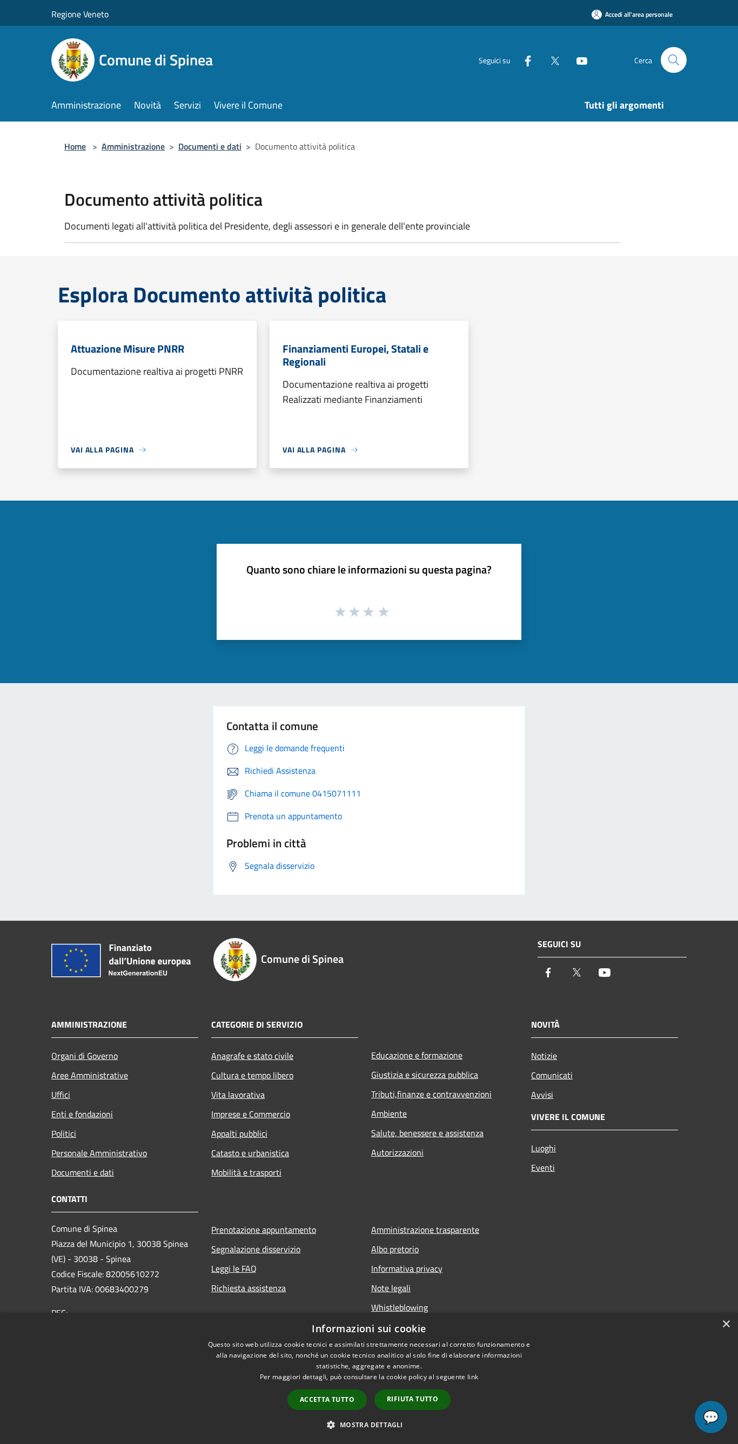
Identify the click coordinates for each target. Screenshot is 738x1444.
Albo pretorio (395, 1249)
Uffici (60, 1094)
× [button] (726, 1324)
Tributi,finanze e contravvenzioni (431, 1094)
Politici (63, 1133)
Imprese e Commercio (250, 1114)
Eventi (543, 1167)
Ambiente (389, 1113)
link (472, 1376)
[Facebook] (523, 59)
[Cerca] (674, 60)
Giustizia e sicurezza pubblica (424, 1074)
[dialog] (369, 1378)
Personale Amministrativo (99, 1152)
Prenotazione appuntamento (263, 1229)
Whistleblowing (399, 1307)
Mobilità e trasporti (246, 1172)
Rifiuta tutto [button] (412, 1398)
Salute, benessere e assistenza (427, 1132)
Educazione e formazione (416, 1055)
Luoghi (543, 1148)
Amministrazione (133, 146)
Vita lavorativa (238, 1094)
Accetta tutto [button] (327, 1399)
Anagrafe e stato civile (252, 1055)
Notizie (544, 1055)
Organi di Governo (84, 1055)
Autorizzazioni (397, 1152)
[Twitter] (550, 59)
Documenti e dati (209, 146)
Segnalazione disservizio (255, 1249)
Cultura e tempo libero (252, 1075)
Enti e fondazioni (82, 1114)
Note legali (391, 1287)
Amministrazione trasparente (425, 1229)
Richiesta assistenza (248, 1287)
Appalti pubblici (239, 1133)
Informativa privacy (406, 1268)
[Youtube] (577, 59)
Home (75, 146)
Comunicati (552, 1075)
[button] (368, 1424)
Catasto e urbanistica (250, 1152)
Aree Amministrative (89, 1075)
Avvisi (542, 1094)
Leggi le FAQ (234, 1268)
